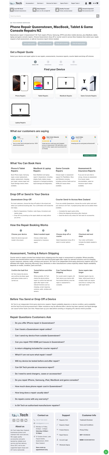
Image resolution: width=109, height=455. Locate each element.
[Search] (97, 16)
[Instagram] (14, 420)
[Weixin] (25, 420)
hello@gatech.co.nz (42, 423)
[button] (20, 85)
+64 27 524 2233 (41, 420)
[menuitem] (30, 3)
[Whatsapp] (22, 420)
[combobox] (53, 16)
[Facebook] (18, 420)
